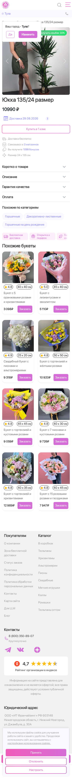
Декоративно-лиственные (44, 216)
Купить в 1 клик (36, 129)
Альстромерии (47, 565)
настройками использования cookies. (29, 743)
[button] (30, 149)
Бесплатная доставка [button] (16, 236)
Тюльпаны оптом (49, 610)
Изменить (28, 34)
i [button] (47, 118)
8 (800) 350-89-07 (21, 636)
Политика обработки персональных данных (18, 584)
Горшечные (12, 216)
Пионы (42, 573)
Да (10, 34)
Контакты (10, 593)
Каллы (42, 595)
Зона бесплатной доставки (15, 553)
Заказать (25, 309)
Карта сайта (12, 601)
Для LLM (9, 608)
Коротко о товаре (15, 167)
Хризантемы (46, 558)
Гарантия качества (15, 187)
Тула (8, 13)
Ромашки (44, 602)
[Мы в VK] (20, 649)
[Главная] (5, 5)
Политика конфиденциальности (18, 572)
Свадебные (45, 580)
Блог (7, 615)
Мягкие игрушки (49, 587)
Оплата (7, 197)
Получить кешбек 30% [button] (52, 32)
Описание (9, 177)
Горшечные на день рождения (24, 224)
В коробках (45, 543)
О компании (12, 543)
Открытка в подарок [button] (43, 236)
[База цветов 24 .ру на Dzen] (37, 650)
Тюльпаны (44, 551)
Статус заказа (13, 562)
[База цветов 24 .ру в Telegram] (8, 649)
